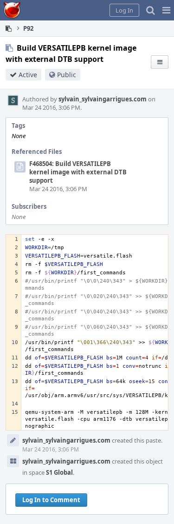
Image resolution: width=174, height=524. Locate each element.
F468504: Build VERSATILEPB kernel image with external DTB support (78, 172)
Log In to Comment (51, 500)
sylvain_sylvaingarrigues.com (102, 99)
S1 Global (59, 472)
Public (66, 74)
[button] (166, 10)
